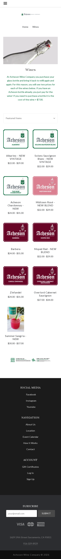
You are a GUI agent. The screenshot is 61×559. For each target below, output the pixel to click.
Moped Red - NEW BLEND (45, 251)
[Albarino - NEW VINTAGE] (15, 139)
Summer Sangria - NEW (15, 337)
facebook (31, 394)
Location (30, 430)
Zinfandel (15, 292)
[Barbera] (15, 232)
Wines (35, 26)
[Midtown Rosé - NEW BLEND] (45, 185)
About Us (30, 424)
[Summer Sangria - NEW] (15, 319)
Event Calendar (30, 436)
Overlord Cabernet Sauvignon (45, 294)
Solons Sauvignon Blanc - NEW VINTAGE (45, 158)
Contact (30, 449)
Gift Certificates (30, 466)
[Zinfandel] (15, 275)
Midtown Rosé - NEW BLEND (45, 204)
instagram (31, 400)
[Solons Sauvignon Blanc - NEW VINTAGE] (45, 139)
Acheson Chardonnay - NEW (16, 205)
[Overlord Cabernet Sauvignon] (45, 275)
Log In (30, 473)
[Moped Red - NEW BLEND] (45, 232)
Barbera (15, 249)
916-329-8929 (30, 543)
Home (25, 26)
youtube (31, 406)
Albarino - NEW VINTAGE (15, 157)
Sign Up (30, 479)
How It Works (30, 443)
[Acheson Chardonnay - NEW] (15, 185)
